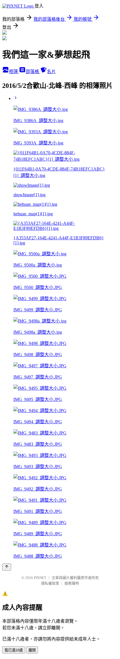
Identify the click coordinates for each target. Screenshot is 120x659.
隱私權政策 (50, 583)
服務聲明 (71, 583)
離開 (32, 650)
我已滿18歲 (13, 650)
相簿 (14, 71)
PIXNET (40, 578)
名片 (51, 71)
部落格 (33, 71)
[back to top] (6, 567)
